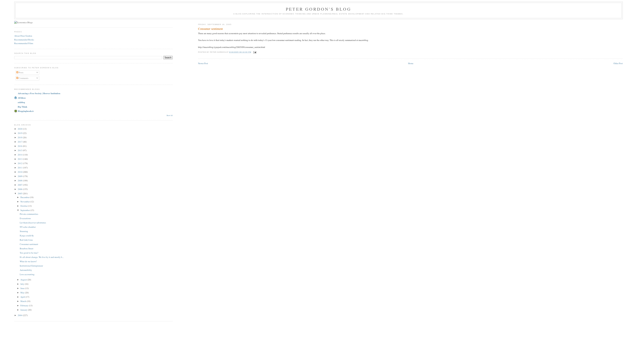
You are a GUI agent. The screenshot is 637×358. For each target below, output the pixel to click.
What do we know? (28, 261)
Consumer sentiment (29, 244)
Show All (170, 115)
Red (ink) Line (26, 239)
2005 (20, 193)
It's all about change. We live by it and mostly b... (42, 257)
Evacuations (25, 218)
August (23, 279)
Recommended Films (23, 43)
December (25, 197)
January (24, 309)
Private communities (29, 213)
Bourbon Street (26, 248)
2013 (20, 158)
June (22, 288)
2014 (20, 154)
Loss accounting (27, 274)
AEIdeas (22, 97)
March (23, 301)
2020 (20, 128)
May (22, 292)
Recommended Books (24, 39)
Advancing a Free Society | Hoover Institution (39, 93)
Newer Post (203, 63)
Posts (20, 72)
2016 (20, 146)
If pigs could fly (27, 235)
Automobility (26, 269)
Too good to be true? (29, 252)
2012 (20, 163)
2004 (20, 315)
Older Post (618, 63)
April (23, 296)
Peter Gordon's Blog (318, 9)
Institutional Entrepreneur (31, 265)
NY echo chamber (28, 226)
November (25, 201)
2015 (20, 150)
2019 (20, 133)
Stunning (24, 231)
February (24, 305)
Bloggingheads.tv (26, 111)
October (24, 205)
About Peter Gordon (23, 35)
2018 (20, 137)
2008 (20, 180)
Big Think (22, 106)
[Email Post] (255, 52)
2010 (20, 171)
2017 (20, 141)
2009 (20, 176)
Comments (23, 78)
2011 (20, 167)
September (25, 210)
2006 (20, 189)
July (22, 283)
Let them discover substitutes (33, 222)
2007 (20, 184)
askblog (21, 102)
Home (410, 63)
